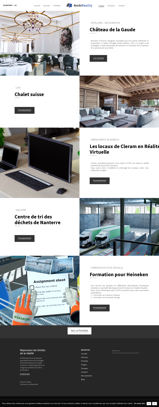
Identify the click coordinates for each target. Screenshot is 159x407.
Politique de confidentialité (29, 384)
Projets (84, 365)
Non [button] (154, 403)
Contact (84, 372)
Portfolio (84, 361)
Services (84, 358)
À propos (84, 369)
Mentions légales (25, 382)
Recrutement (86, 376)
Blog (83, 380)
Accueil (84, 354)
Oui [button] (149, 403)
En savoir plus (139, 403)
